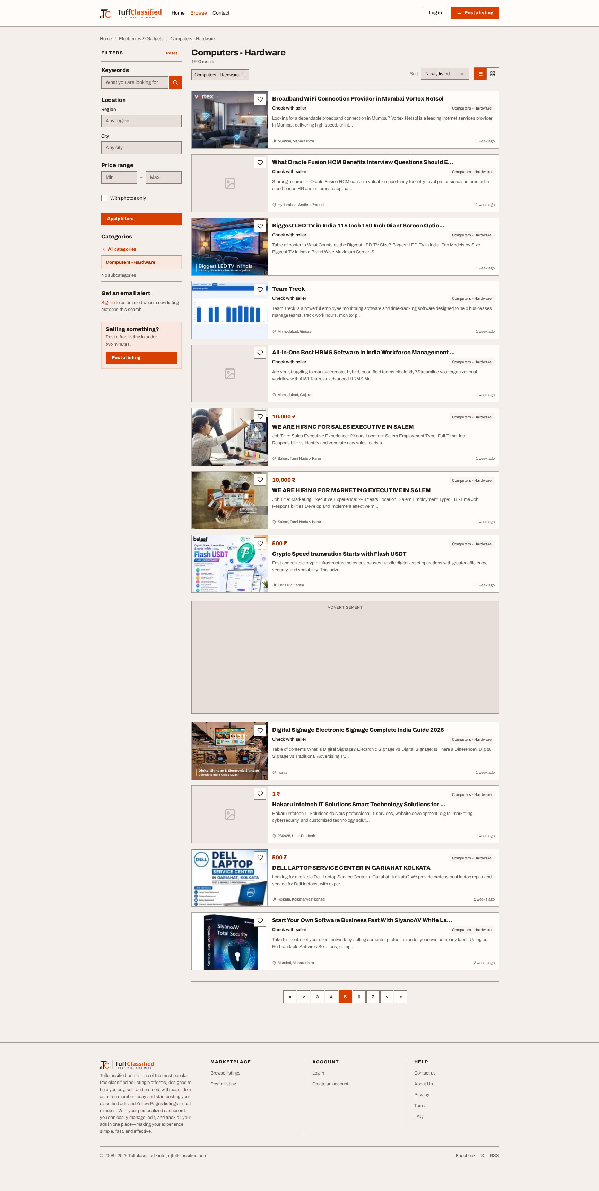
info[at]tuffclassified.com (182, 1155)
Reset (171, 53)
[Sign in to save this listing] (260, 99)
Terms (420, 1105)
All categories (122, 249)
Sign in (108, 302)
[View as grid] (492, 74)
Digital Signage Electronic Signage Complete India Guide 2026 (358, 730)
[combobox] (134, 82)
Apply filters (120, 218)
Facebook (466, 1155)
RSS (494, 1155)
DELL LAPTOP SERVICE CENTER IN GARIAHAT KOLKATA (351, 868)
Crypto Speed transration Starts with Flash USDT (339, 554)
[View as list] (480, 74)
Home (178, 13)
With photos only (128, 198)
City (105, 136)
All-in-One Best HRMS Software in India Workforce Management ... (363, 352)
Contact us (425, 1073)
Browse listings (225, 1073)
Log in (435, 12)
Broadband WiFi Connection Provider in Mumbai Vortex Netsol (358, 99)
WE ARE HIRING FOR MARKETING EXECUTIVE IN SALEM (351, 490)
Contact (220, 13)
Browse (198, 13)
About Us (423, 1083)
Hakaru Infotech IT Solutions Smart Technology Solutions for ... (358, 804)
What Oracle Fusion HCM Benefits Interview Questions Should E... (362, 162)
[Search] (175, 82)
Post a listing (126, 357)
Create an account (330, 1083)
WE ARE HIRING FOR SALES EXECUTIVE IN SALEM (343, 427)
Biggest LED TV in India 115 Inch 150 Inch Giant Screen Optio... (358, 225)
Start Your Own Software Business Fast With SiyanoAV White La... (362, 920)
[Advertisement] (345, 660)
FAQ (418, 1116)
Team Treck (288, 289)
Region (108, 109)
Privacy (421, 1094)
